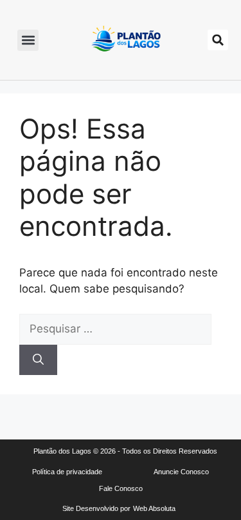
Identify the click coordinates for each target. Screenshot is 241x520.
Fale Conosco (121, 488)
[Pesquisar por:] (115, 328)
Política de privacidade (67, 472)
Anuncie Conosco (181, 472)
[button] (28, 40)
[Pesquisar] (38, 360)
